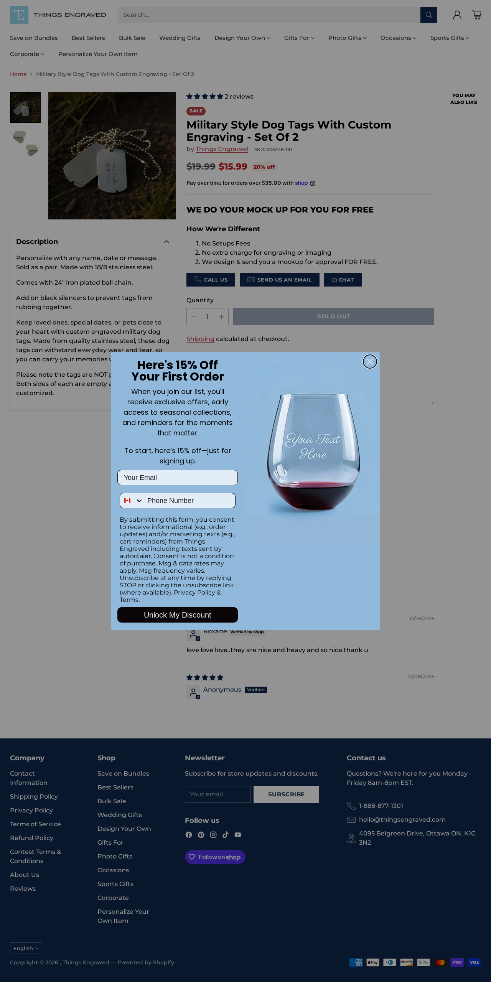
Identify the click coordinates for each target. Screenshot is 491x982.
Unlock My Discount (177, 615)
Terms (129, 599)
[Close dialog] (370, 361)
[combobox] (131, 500)
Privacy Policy (194, 592)
